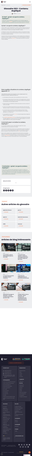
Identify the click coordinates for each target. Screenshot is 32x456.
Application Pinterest (7, 210)
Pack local (20, 224)
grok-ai (19, 210)
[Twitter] (24, 445)
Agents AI (5, 217)
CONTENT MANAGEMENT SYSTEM (9, 117)
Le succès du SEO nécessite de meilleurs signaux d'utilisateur (8, 277)
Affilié (4, 224)
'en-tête (15, 114)
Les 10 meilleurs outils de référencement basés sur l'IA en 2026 (8, 256)
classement (14, 38)
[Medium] (28, 447)
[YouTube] (29, 445)
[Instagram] (20, 447)
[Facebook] (19, 445)
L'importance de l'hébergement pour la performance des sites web (23, 277)
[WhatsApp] (25, 447)
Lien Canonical (7, 135)
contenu (10, 21)
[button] (4, 190)
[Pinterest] (27, 445)
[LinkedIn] (22, 445)
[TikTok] (23, 447)
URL (19, 131)
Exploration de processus (23, 217)
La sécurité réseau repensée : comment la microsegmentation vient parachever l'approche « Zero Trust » (23, 257)
